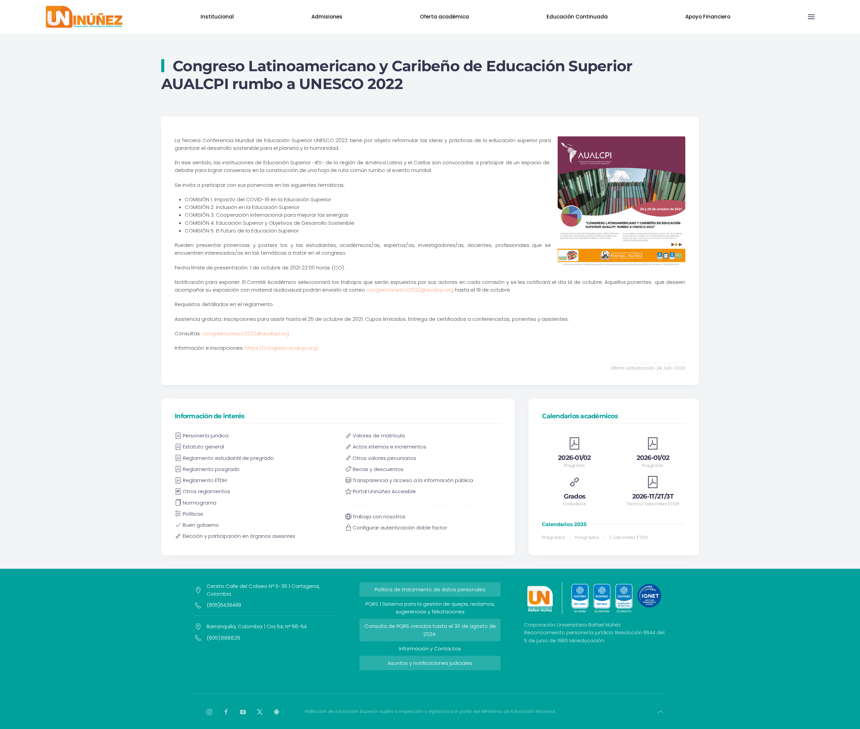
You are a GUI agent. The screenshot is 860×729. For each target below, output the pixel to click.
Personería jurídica (205, 435)
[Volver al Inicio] (84, 16)
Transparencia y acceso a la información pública (413, 480)
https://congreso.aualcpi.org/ (281, 347)
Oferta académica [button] (444, 16)
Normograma (199, 502)
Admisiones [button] (326, 16)
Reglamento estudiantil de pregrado (228, 458)
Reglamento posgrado (211, 469)
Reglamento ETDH (205, 480)
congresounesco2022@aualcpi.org (410, 289)
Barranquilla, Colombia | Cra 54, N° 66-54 (257, 626)
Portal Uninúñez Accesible (384, 491)
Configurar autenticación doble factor (400, 527)
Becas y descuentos (378, 469)
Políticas (193, 513)
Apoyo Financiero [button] (707, 16)
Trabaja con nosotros (379, 516)
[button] (811, 16)
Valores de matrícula (379, 435)
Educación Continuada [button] (577, 16)
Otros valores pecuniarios (384, 458)
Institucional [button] (217, 16)
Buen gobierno (201, 524)
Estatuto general (203, 446)
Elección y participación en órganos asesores (239, 536)
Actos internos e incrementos (389, 446)
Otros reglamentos (206, 491)
